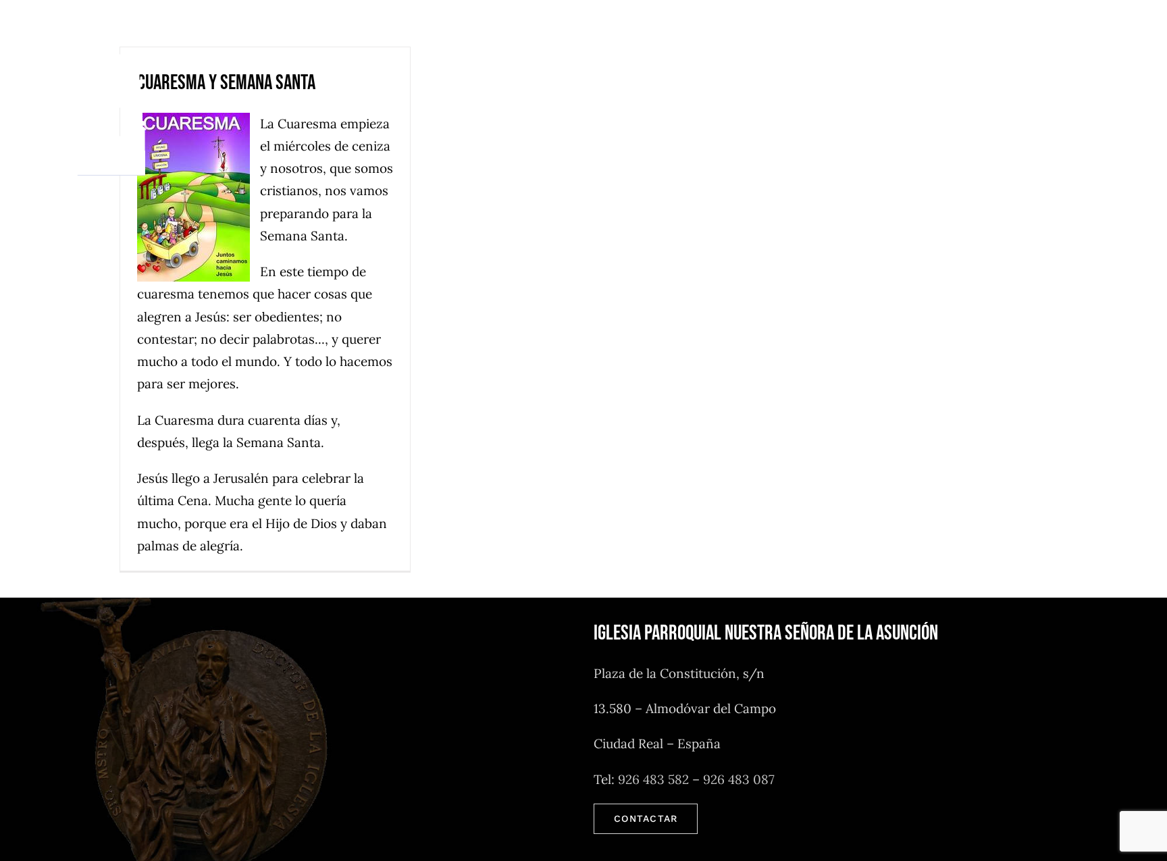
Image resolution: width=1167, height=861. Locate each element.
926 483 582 (653, 779)
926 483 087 (739, 779)
